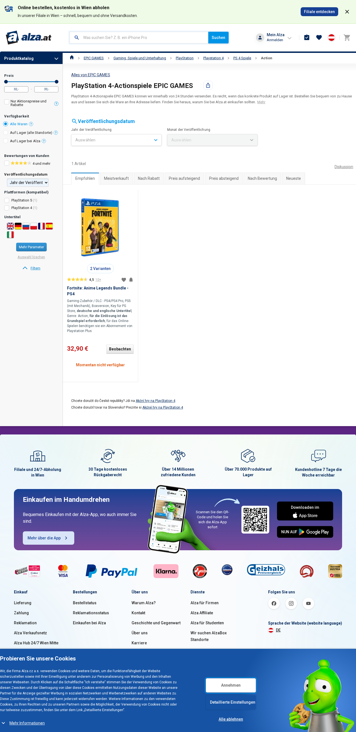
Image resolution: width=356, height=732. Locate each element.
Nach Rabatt (149, 178)
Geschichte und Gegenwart (156, 623)
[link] (31, 268)
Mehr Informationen (27, 723)
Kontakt (138, 613)
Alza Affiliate (202, 613)
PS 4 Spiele (242, 58)
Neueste (293, 178)
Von (6, 81)
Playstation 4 (213, 58)
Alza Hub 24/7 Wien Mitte (36, 643)
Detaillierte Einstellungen (232, 702)
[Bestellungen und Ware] (306, 37)
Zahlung (21, 613)
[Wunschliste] (319, 37)
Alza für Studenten (207, 623)
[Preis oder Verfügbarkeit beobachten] (131, 280)
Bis (56, 81)
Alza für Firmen (205, 603)
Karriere (139, 643)
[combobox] (139, 37)
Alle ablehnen (231, 719)
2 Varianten (100, 268)
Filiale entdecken (319, 11)
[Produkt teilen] (208, 85)
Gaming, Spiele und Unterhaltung (139, 58)
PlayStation (185, 58)
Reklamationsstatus (91, 613)
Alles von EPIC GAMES (90, 75)
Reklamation (25, 623)
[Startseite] (72, 58)
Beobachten (120, 349)
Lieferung (22, 603)
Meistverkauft (116, 178)
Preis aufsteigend (184, 178)
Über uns (140, 633)
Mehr (261, 102)
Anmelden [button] (275, 40)
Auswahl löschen (31, 257)
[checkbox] (31, 103)
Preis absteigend (224, 178)
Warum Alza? (144, 603)
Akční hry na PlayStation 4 (155, 401)
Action (266, 58)
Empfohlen (85, 178)
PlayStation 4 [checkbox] (21, 208)
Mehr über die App (44, 538)
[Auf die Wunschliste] (124, 280)
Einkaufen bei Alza (89, 623)
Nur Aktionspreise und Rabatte (28, 103)
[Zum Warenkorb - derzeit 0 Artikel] (346, 37)
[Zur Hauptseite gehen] (29, 38)
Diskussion (344, 166)
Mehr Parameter (31, 247)
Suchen (218, 37)
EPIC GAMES (94, 58)
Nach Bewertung (262, 178)
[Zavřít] (347, 11)
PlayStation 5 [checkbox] (21, 200)
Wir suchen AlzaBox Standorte (209, 636)
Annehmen (231, 685)
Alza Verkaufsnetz (30, 633)
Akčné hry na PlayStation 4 (162, 407)
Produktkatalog (19, 58)
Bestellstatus (85, 603)
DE (278, 630)
